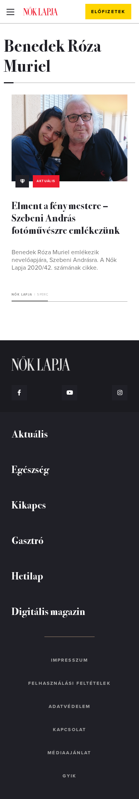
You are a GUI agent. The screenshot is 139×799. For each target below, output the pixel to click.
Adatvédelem (69, 706)
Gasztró (28, 540)
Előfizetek (108, 11)
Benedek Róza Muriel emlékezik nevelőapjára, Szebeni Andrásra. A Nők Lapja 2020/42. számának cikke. (64, 260)
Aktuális (46, 181)
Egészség (30, 469)
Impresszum (69, 660)
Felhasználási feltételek (69, 683)
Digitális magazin (48, 611)
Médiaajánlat (69, 752)
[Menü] (10, 11)
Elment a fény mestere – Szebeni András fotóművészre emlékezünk (66, 217)
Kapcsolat (69, 729)
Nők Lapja (40, 11)
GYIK (69, 776)
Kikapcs (29, 504)
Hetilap (27, 575)
